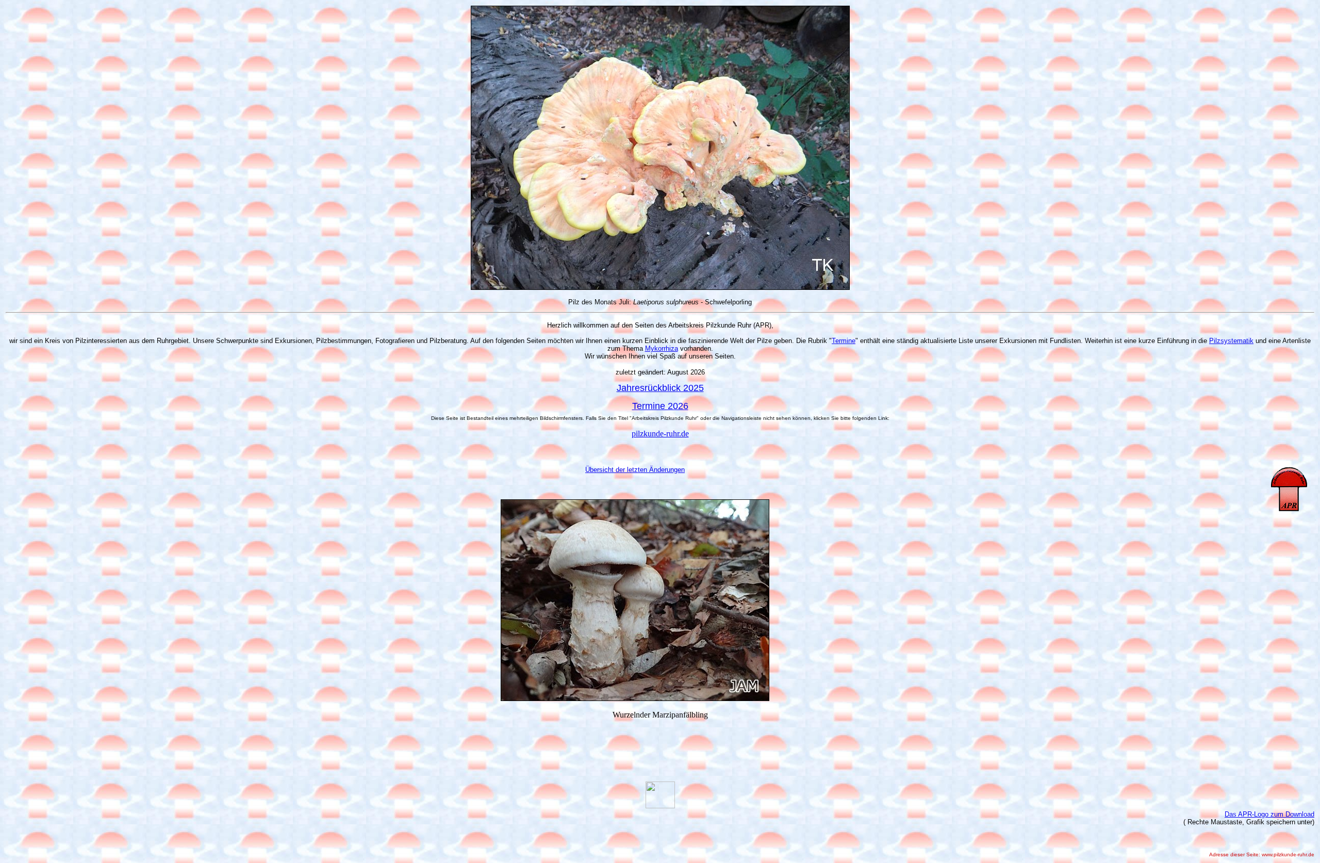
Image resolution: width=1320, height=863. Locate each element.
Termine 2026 (660, 406)
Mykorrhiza (661, 348)
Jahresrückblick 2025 (660, 388)
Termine (843, 341)
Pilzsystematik (1231, 341)
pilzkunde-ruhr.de (660, 433)
